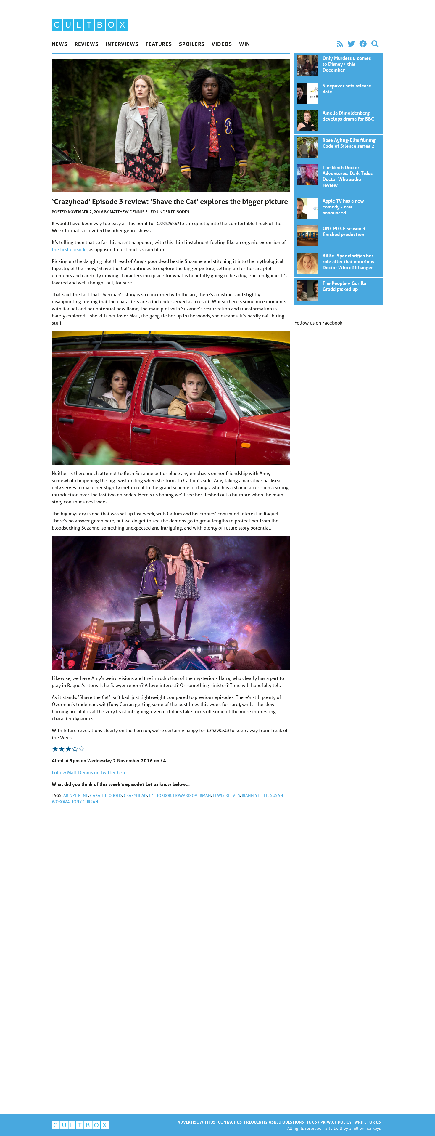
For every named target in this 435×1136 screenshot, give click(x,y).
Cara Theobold (106, 795)
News (59, 44)
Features (159, 44)
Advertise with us (196, 1122)
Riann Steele (255, 795)
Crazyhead (135, 795)
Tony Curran (85, 801)
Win (244, 44)
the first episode (69, 249)
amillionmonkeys (365, 1128)
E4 (151, 795)
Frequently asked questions (274, 1122)
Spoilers (191, 44)
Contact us (230, 1122)
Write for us (367, 1122)
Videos (222, 44)
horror (163, 795)
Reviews (87, 44)
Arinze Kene (75, 795)
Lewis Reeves (226, 795)
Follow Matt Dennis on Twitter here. (90, 772)
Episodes (180, 211)
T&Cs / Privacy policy (329, 1122)
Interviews (122, 44)
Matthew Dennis (127, 211)
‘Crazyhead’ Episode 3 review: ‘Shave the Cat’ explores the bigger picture (338, 66)
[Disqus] (171, 888)
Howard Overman (192, 795)
